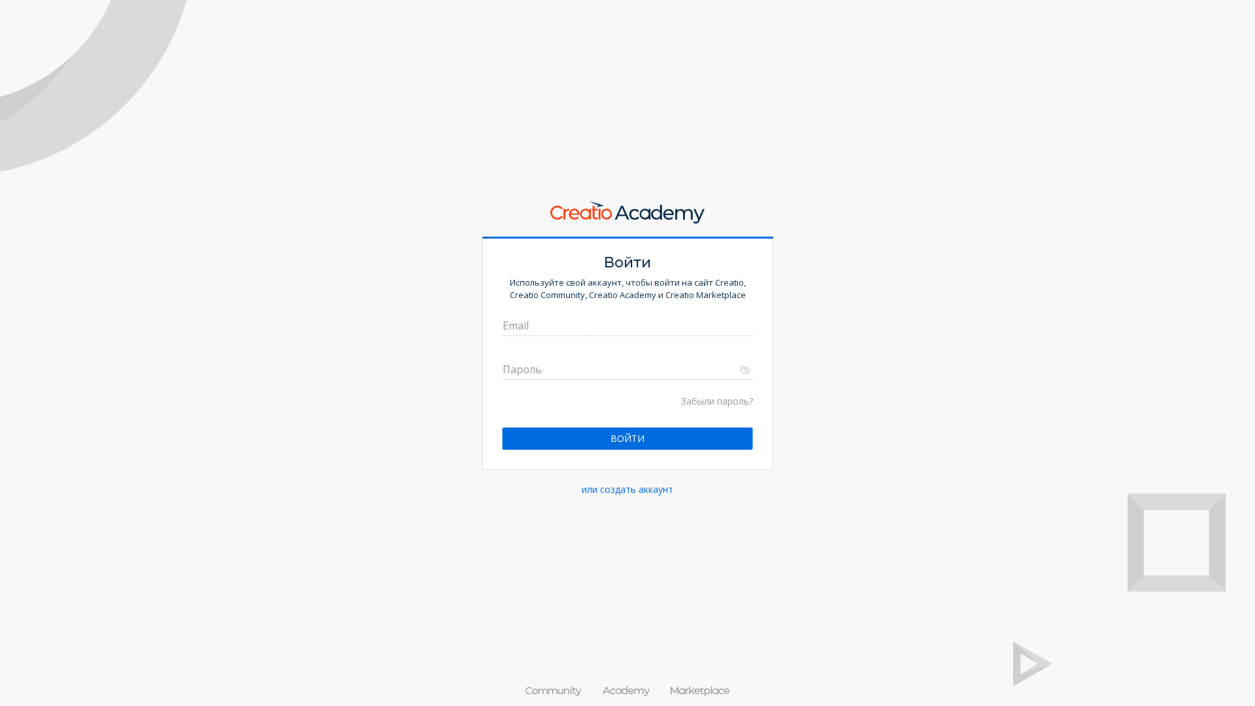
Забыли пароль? (717, 401)
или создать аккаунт (627, 489)
